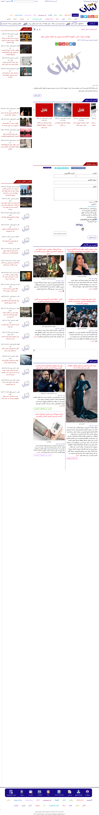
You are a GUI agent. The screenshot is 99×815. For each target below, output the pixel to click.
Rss (48, 795)
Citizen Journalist (59, 795)
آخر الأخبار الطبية (72, 458)
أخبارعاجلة (93, 29)
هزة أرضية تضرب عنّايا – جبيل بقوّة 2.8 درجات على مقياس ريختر (53, 23)
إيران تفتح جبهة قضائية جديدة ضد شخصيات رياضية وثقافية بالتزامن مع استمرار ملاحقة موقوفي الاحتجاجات (82, 301)
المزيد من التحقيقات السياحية (42, 408)
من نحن (70, 795)
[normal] (37, 29)
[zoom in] (34, 29)
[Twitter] (61, 169)
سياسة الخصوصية (11, 795)
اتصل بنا (31, 795)
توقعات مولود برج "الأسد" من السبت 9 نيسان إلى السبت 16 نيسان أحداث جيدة (10, 277)
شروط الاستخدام (92, 206)
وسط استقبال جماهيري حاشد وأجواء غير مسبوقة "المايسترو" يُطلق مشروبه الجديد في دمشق (48, 251)
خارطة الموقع (78, 795)
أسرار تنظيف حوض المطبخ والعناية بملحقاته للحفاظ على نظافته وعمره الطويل (10, 147)
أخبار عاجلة (84, 29)
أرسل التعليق (92, 237)
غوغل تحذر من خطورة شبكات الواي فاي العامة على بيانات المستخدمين (10, 315)
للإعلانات (39, 795)
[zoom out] (40, 29)
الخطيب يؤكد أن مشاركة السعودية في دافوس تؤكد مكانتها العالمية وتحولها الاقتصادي (10, 52)
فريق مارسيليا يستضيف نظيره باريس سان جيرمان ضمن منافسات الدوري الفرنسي (10, 372)
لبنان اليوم (8, 1)
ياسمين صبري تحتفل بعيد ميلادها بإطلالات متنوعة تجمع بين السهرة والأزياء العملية (10, 40)
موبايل (22, 795)
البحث (35, 1)
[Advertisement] (39, 8)
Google (2, 1)
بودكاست (87, 795)
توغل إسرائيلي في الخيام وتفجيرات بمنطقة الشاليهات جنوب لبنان (44, 125)
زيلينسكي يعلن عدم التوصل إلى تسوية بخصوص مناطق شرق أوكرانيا (10, 75)
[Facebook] (78, 169)
